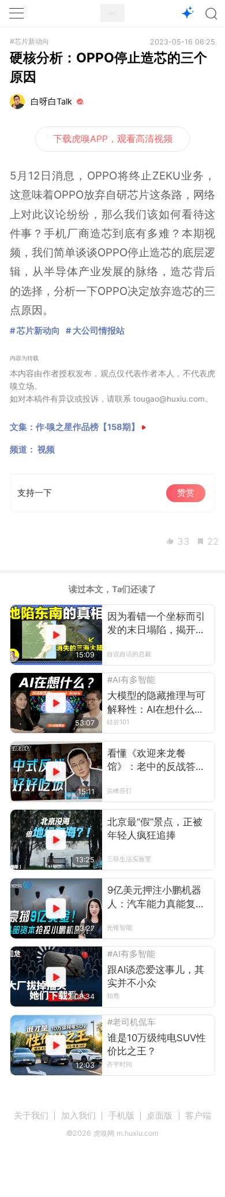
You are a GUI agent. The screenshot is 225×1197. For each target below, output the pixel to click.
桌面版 (159, 1115)
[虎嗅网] (112, 13)
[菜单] (16, 13)
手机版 (121, 1115)
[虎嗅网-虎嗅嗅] (187, 13)
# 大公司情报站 (95, 331)
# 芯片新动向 (35, 331)
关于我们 (31, 1115)
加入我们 (78, 1115)
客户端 (198, 1115)
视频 (46, 449)
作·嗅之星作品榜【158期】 (88, 427)
